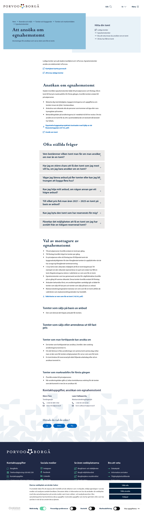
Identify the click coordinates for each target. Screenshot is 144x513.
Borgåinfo (14, 468)
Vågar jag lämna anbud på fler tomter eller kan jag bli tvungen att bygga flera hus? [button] (71, 179)
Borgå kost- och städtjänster (88, 468)
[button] (47, 426)
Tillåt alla (125, 485)
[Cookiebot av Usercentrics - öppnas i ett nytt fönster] (14, 508)
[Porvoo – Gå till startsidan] (21, 6)
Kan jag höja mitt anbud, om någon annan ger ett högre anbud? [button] (69, 191)
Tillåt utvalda (125, 491)
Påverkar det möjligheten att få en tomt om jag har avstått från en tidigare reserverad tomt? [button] (70, 223)
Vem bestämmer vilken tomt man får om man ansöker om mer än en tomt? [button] (72, 155)
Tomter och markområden (64, 21)
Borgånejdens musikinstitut (88, 476)
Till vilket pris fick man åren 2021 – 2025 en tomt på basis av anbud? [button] (70, 202)
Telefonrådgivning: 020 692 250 (22, 472)
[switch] (73, 508)
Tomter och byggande (43, 21)
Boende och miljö (25, 21)
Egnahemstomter (22, 24)
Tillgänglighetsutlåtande (120, 476)
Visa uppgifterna (130, 508)
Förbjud (125, 497)
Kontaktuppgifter (16, 476)
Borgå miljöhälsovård (86, 472)
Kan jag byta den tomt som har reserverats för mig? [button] (70, 212)
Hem (14, 21)
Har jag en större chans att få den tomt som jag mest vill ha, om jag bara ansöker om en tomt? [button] (71, 167)
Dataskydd (115, 468)
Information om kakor (119, 472)
